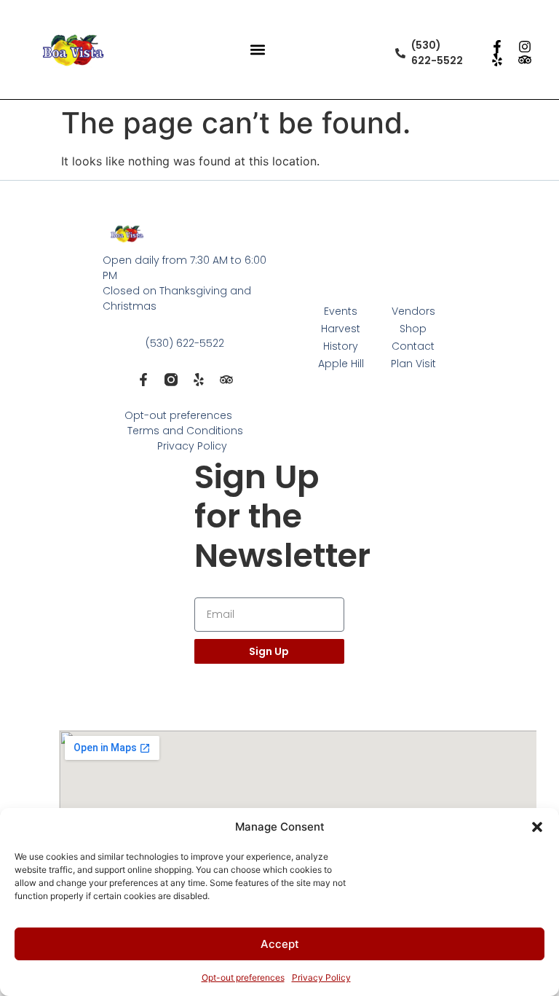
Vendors (413, 311)
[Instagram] (524, 46)
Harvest (340, 328)
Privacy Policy (321, 977)
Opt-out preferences (243, 977)
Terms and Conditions (185, 430)
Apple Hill (341, 363)
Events (340, 311)
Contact (413, 346)
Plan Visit (413, 363)
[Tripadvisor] (524, 59)
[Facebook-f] (497, 46)
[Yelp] (497, 59)
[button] (537, 827)
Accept (280, 944)
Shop (413, 328)
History (340, 346)
